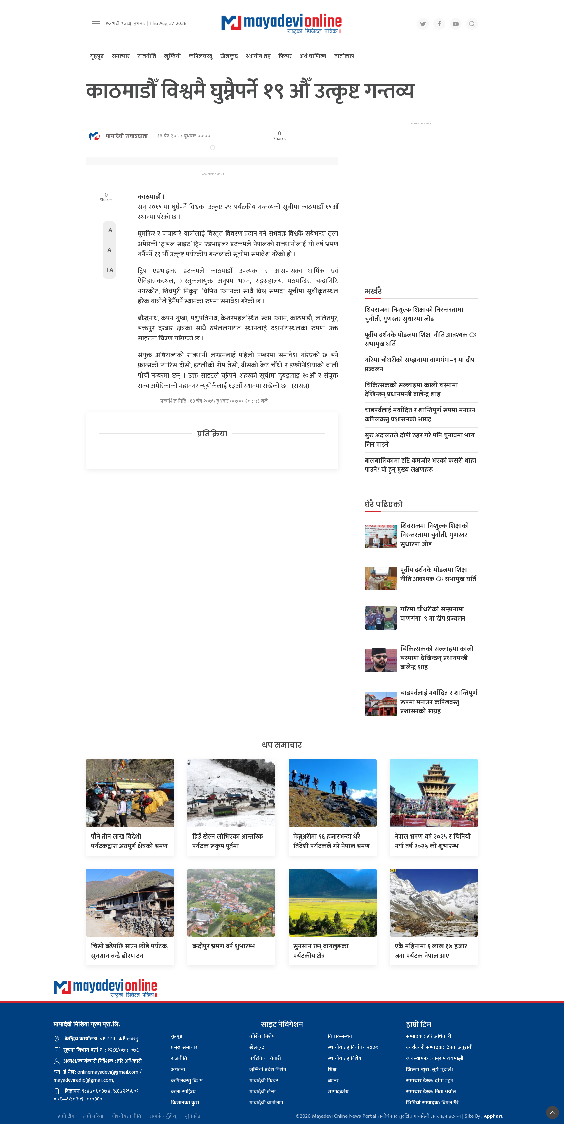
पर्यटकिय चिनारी (265, 1058)
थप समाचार (282, 745)
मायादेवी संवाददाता (127, 136)
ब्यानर (333, 1080)
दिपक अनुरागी (439, 1047)
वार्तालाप (344, 56)
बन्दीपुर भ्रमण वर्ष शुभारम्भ (223, 946)
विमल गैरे (432, 1103)
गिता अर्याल (431, 1091)
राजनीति (146, 56)
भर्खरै (373, 291)
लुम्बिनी (172, 56)
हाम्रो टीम (66, 1117)
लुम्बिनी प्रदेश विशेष (267, 1069)
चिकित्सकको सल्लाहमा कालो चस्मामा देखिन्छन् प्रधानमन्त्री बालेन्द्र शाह (411, 390)
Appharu (494, 1116)
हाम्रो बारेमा (93, 1117)
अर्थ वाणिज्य (313, 56)
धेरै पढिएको (384, 504)
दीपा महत (429, 1080)
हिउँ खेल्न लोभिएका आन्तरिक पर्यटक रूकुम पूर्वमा (227, 841)
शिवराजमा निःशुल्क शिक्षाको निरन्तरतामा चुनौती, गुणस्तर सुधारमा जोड (414, 314)
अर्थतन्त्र (178, 1069)
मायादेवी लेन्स (262, 1091)
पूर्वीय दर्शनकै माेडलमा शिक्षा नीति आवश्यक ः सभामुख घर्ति (421, 339)
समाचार (121, 56)
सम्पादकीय (338, 1091)
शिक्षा (332, 1069)
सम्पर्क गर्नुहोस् (162, 1117)
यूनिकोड (193, 1117)
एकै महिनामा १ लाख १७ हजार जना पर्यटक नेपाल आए (431, 951)
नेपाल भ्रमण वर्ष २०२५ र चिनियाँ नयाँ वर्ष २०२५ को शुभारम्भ (433, 841)
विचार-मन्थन (340, 1036)
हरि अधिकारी (428, 1036)
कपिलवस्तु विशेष (187, 1080)
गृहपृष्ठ (97, 56)
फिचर (285, 56)
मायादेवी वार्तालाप (266, 1103)
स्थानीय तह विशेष (344, 1058)
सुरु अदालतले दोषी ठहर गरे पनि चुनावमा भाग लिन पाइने (420, 440)
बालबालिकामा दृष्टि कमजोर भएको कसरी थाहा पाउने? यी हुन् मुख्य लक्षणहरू (420, 465)
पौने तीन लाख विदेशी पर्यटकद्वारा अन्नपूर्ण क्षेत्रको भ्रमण (129, 841)
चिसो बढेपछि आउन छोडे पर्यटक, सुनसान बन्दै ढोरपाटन (130, 951)
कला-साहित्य (183, 1091)
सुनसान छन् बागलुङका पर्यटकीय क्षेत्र (321, 951)
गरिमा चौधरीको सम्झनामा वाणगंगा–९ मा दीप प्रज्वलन (420, 365)
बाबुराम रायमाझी (434, 1058)
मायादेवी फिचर (263, 1080)
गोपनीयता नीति (126, 1117)
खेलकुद (229, 56)
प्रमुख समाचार (184, 1047)
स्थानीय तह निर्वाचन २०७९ (353, 1047)
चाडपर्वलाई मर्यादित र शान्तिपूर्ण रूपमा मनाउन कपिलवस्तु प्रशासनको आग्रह (420, 415)
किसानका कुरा (185, 1103)
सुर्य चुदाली (429, 1069)
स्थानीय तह (258, 56)
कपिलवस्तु (200, 56)
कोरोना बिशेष (262, 1036)
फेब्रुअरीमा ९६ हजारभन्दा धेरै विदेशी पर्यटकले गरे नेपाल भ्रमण (331, 841)
